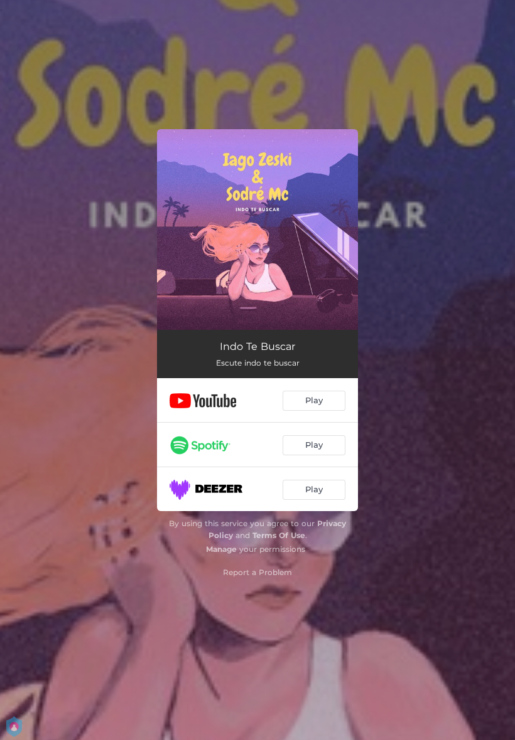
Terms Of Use (278, 535)
